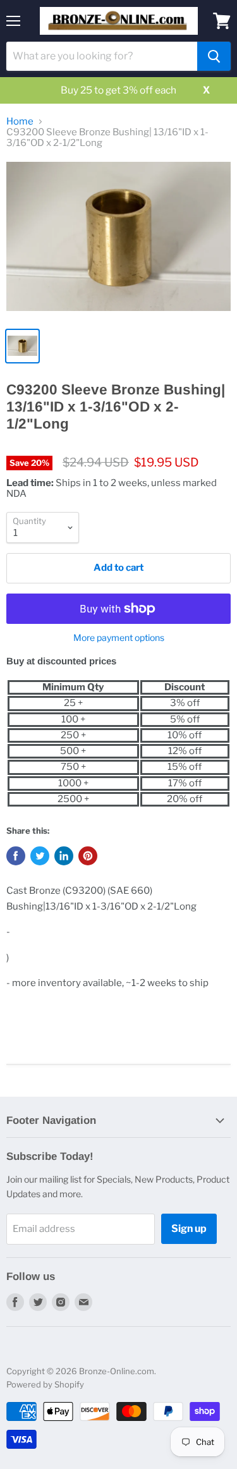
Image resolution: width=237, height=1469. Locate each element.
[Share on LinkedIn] (63, 855)
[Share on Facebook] (15, 855)
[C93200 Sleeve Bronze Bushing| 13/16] (118, 241)
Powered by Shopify (45, 1384)
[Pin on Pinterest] (87, 855)
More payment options (118, 638)
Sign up (189, 1228)
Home (19, 121)
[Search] (214, 56)
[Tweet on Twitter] (39, 855)
